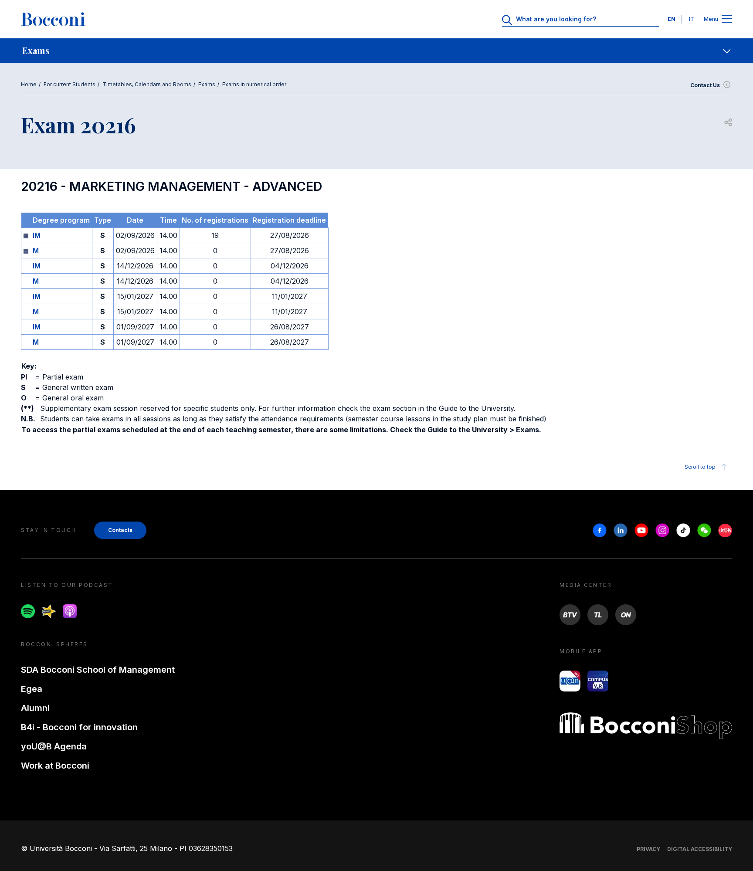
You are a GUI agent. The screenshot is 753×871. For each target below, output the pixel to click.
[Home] (53, 19)
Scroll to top (700, 467)
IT (691, 19)
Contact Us (705, 85)
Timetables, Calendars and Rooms (146, 84)
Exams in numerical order (254, 84)
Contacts (120, 530)
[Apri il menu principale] (727, 19)
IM (37, 235)
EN (671, 19)
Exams (206, 84)
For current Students (69, 84)
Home (29, 84)
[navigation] (376, 50)
